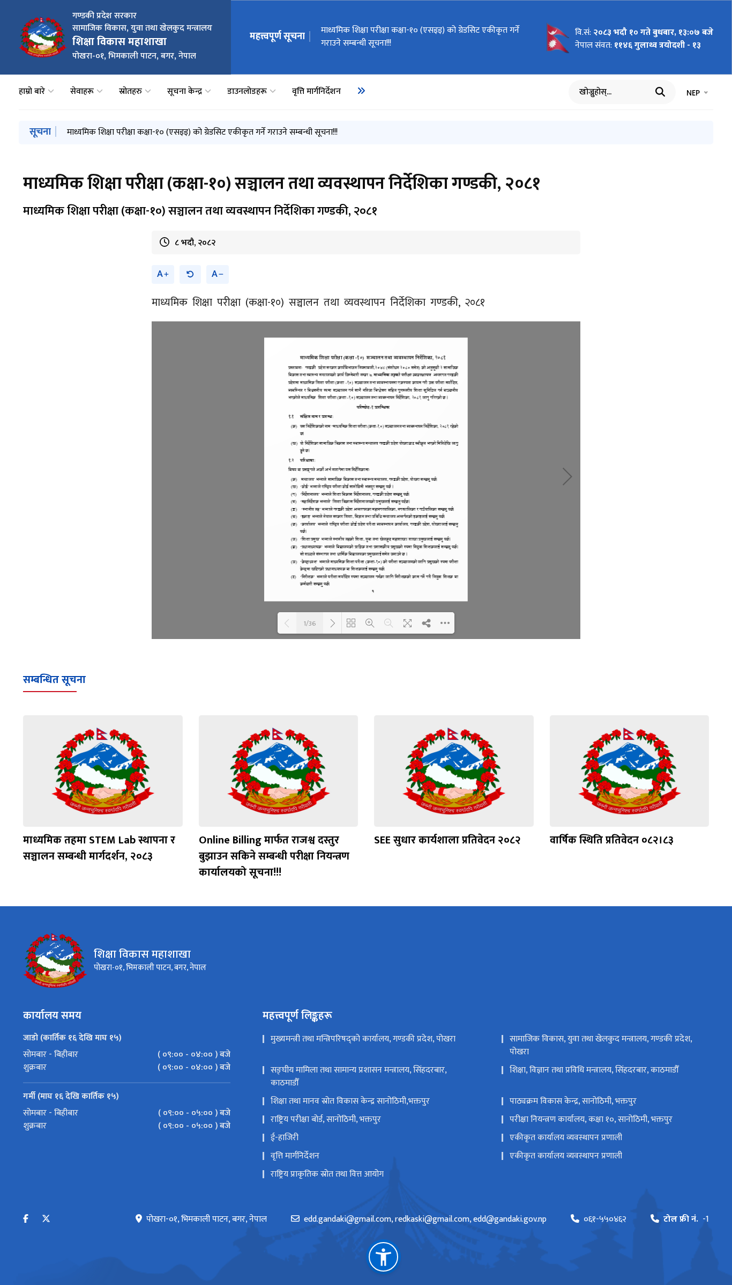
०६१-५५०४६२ (605, 1219)
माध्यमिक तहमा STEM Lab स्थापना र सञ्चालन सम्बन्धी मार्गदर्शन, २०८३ (99, 848)
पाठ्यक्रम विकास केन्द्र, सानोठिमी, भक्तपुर (573, 1101)
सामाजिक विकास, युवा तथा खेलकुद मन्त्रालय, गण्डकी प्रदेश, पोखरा (601, 1045)
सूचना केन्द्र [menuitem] (184, 91)
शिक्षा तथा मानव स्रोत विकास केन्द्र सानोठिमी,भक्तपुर (350, 1101)
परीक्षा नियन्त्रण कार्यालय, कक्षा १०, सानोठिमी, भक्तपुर (591, 1119)
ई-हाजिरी (284, 1137)
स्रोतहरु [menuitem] (130, 91)
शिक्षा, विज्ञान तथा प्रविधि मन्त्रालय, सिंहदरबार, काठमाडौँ (594, 1070)
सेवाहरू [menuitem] (82, 91)
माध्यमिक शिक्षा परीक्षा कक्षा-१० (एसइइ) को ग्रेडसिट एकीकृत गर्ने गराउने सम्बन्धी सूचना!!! (420, 36)
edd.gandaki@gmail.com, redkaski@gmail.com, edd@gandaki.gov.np (425, 1219)
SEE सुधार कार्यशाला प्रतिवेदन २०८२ (447, 840)
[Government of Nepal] (43, 37)
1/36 (309, 623)
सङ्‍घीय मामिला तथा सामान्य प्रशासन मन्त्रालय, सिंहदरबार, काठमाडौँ (358, 1076)
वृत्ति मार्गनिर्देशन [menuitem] (316, 91)
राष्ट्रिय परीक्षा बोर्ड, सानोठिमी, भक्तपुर (326, 1119)
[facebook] (25, 1219)
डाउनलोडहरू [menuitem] (247, 91)
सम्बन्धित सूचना (54, 680)
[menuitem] (361, 90)
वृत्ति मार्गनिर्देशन (295, 1156)
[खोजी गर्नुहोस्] (660, 92)
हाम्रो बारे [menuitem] (32, 91)
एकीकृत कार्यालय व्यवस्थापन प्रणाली (566, 1137)
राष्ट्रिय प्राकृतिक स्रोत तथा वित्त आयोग (327, 1174)
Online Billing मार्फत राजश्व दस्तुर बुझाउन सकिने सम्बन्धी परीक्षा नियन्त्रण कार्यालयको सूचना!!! (274, 856)
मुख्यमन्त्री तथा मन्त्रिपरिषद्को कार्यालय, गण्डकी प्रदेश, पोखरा (363, 1039)
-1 (686, 1219)
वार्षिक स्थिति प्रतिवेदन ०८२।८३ (612, 840)
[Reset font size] (190, 274)
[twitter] (46, 1219)
